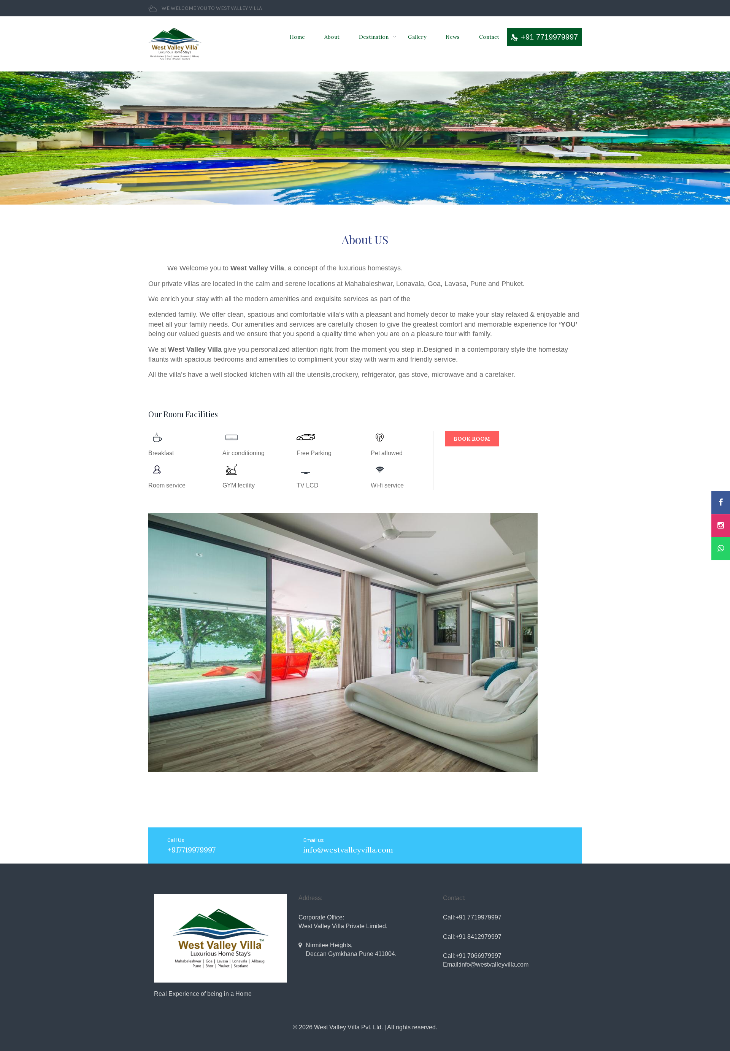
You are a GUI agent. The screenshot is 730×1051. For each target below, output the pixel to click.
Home (297, 36)
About (332, 36)
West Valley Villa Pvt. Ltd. (348, 1027)
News (453, 36)
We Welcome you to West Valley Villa (212, 8)
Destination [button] (374, 36)
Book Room (472, 438)
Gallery (417, 36)
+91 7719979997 (549, 37)
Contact (489, 36)
